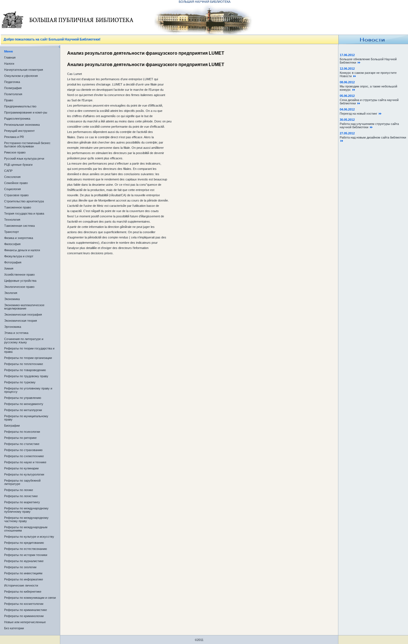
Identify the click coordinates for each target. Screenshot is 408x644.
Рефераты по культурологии (24, 474)
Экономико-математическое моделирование (24, 306)
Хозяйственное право (19, 274)
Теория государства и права (24, 213)
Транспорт (11, 231)
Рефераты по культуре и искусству (29, 536)
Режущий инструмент (19, 130)
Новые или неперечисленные (25, 622)
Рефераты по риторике (20, 437)
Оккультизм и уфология (21, 75)
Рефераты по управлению (22, 397)
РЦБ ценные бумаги (18, 164)
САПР (8, 170)
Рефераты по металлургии (23, 410)
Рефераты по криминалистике (25, 610)
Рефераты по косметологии (23, 603)
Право (8, 100)
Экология (10, 293)
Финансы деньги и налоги (22, 250)
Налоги (9, 63)
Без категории (14, 628)
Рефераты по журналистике (24, 561)
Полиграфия (13, 88)
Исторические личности (21, 585)
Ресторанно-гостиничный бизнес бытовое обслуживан (27, 144)
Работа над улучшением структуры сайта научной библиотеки (369, 125)
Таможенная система (19, 225)
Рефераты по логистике (21, 496)
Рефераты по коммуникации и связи (30, 597)
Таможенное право (17, 207)
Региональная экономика (22, 124)
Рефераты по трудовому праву (26, 376)
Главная (10, 57)
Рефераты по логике (18, 490)
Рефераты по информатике (23, 579)
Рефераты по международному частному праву (26, 519)
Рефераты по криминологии (24, 616)
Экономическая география (23, 314)
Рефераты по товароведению (25, 370)
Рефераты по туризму (20, 382)
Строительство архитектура (24, 201)
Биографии (12, 425)
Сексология (12, 176)
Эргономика (12, 326)
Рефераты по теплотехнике (23, 364)
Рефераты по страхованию (23, 450)
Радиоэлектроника (17, 118)
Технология (12, 219)
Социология (12, 189)
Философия (12, 244)
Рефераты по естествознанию (25, 548)
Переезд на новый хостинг (359, 113)
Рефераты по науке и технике (25, 462)
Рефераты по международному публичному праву (26, 510)
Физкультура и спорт (18, 256)
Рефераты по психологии (22, 431)
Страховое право (16, 195)
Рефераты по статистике (21, 444)
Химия (8, 268)
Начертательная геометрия (23, 69)
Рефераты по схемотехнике (24, 456)
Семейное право (16, 183)
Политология (13, 94)
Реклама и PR (14, 137)
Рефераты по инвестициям (23, 573)
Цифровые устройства (20, 280)
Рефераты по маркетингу (22, 502)
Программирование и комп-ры (25, 112)
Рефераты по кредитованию (24, 542)
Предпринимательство (20, 106)
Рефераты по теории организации (28, 357)
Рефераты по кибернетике (22, 591)
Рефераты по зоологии (20, 567)
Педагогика (12, 82)
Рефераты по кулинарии (21, 468)
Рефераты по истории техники (25, 555)
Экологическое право (19, 286)
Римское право (15, 152)
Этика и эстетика (16, 332)
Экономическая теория (20, 320)
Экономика (12, 299)
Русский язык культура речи (24, 158)
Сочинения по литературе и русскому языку (23, 340)
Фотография (12, 262)
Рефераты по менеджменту (23, 404)
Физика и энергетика (18, 238)
